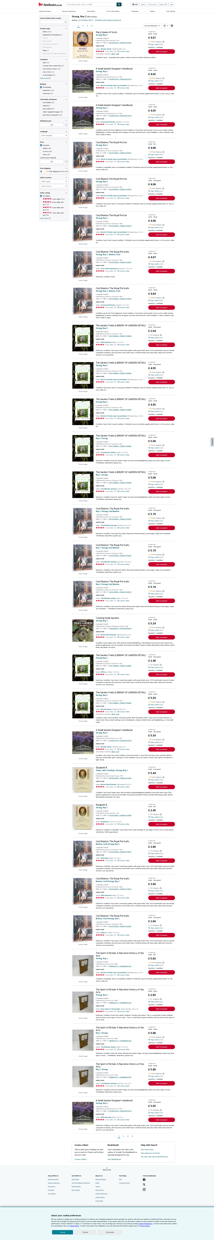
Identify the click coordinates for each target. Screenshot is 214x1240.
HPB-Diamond (106, 342)
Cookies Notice (100, 1197)
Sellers (152, 11)
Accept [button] (62, 1232)
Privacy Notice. (145, 1226)
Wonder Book (106, 49)
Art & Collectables (112, 11)
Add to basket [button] (161, 51)
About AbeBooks (100, 1179)
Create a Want (80, 1159)
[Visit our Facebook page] (144, 1180)
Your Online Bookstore (109, 268)
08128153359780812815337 (120, 43)
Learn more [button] (44, 218)
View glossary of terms (150, 1153)
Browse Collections (69, 11)
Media (97, 1183)
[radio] (41, 90)
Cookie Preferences (101, 1193)
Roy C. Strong (102, 438)
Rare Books (91, 11)
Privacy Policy (99, 1190)
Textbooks (134, 11)
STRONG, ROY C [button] (87, 20)
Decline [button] (85, 1232)
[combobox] (91, 4)
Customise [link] (110, 1232)
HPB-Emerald (106, 1117)
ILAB (117, 54)
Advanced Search (45, 11)
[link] (172, 25)
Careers (97, 1186)
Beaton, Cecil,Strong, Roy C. (108, 844)
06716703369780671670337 (120, 153)
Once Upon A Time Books (110, 1009)
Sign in (143, 4)
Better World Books (108, 635)
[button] (74, 26)
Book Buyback (76, 1186)
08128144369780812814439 (120, 778)
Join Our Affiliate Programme (81, 1183)
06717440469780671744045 (120, 336)
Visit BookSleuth (114, 1159)
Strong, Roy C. (102, 71)
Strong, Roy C (102, 35)
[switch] (42, 171)
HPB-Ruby (104, 858)
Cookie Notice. (74, 1226)
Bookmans (105, 822)
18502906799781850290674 (120, 628)
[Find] (119, 4)
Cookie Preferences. (146, 1223)
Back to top (107, 1170)
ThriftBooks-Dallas (108, 452)
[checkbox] (41, 32)
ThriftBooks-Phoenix (109, 525)
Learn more (44, 78)
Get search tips (147, 1149)
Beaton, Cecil (114, 254)
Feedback (212, 441)
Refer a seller (76, 1190)
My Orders (51, 1190)
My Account (152, 4)
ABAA (113, 54)
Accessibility (99, 1201)
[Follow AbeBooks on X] (144, 1185)
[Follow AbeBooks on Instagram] (144, 1189)
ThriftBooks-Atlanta (109, 489)
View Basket (52, 1193)
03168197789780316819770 (120, 79)
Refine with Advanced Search (109, 20)
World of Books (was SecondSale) (114, 85)
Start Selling (170, 11)
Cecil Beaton (113, 511)
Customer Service (124, 1183)
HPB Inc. (104, 672)
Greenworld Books (108, 122)
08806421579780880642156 (120, 966)
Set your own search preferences (154, 1156)
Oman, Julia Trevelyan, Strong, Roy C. (112, 770)
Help (171, 4)
